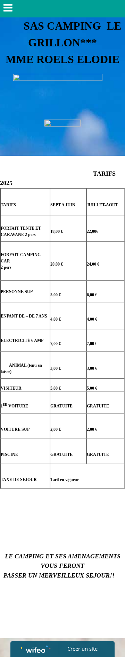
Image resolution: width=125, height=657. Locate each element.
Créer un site (82, 648)
